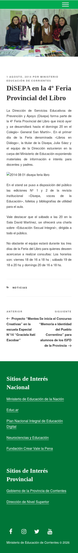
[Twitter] (36, 530)
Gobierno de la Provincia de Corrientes (36, 490)
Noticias (20, 287)
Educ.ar (12, 409)
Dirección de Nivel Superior (27, 501)
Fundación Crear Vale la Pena (29, 448)
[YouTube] (50, 530)
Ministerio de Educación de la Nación (35, 398)
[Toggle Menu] (65, 4)
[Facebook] (10, 530)
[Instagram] (24, 530)
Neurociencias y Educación (27, 437)
